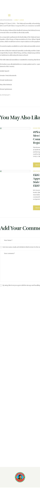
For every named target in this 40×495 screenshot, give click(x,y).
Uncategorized (6, 20)
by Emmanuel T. (5, 95)
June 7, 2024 (19, 20)
